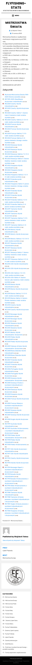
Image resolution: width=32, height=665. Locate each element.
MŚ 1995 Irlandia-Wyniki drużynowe (16, 463)
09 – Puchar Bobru (8, 624)
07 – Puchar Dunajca (8, 617)
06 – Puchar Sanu (8, 614)
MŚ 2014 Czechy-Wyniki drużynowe (17, 309)
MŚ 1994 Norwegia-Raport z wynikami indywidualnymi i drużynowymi (14, 470)
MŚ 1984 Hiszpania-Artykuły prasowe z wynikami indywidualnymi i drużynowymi (17, 513)
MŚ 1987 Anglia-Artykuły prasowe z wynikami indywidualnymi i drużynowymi (16, 506)
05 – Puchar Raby (8, 610)
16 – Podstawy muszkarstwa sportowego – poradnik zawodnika (15, 648)
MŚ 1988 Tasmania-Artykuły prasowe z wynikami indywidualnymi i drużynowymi (17, 499)
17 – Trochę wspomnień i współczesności (14, 652)
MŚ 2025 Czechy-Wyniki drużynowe (17, 108)
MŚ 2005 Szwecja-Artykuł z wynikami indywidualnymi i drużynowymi (14, 385)
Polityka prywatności (16, 658)
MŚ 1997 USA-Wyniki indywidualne (16, 454)
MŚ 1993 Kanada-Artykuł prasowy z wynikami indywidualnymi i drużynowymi (16, 481)
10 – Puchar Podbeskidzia (10, 627)
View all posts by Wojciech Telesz (14, 540)
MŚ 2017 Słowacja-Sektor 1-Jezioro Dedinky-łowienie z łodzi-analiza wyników (16, 255)
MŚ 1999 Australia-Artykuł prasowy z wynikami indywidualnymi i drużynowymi (16, 431)
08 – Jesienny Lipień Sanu (10, 620)
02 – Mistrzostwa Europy (10, 600)
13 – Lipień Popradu (8, 637)
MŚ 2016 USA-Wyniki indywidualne (16, 264)
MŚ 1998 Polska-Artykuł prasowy (16, 444)
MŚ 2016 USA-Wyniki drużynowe (15, 268)
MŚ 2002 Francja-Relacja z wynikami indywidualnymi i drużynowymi (14, 406)
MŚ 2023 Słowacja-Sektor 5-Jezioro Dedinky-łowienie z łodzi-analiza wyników (17, 161)
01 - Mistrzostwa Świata (15, 521)
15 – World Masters (8, 644)
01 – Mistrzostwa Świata (10, 597)
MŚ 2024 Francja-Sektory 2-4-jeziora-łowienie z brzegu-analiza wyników (16, 140)
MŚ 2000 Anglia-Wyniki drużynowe (16, 419)
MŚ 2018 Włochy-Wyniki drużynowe (16, 234)
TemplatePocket (18, 661)
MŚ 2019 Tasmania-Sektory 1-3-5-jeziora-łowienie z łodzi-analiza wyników (16, 220)
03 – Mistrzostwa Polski (9, 604)
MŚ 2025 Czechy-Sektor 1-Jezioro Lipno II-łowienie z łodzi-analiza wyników (16, 115)
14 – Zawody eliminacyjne (10, 640)
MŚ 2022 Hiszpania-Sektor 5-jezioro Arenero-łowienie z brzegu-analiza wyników (17, 186)
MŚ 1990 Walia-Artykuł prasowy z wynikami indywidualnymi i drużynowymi (16, 488)
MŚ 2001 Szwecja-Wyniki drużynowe (17, 415)
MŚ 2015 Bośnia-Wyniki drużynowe (16, 289)
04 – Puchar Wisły (8, 607)
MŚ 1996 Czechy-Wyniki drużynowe (17, 458)
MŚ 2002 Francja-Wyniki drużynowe (17, 399)
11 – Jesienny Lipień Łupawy (11, 630)
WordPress (16, 662)
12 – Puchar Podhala (8, 634)
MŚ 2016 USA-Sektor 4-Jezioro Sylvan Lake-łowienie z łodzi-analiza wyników (17, 280)
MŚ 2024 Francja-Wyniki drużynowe (17, 129)
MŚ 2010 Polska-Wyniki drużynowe (16, 341)
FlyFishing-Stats (16, 5)
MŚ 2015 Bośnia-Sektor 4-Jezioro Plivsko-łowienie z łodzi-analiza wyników (16, 300)
